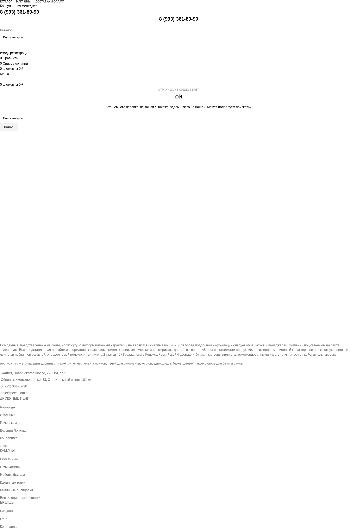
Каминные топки (12, 482)
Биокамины (9, 459)
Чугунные (7, 407)
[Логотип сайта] (0, 25)
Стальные (7, 415)
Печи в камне (10, 422)
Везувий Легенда (13, 430)
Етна (3, 519)
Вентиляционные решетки (20, 498)
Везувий (6, 511)
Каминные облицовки (16, 490)
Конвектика (8, 438)
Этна (4, 446)
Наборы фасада (12, 474)
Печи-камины (10, 467)
